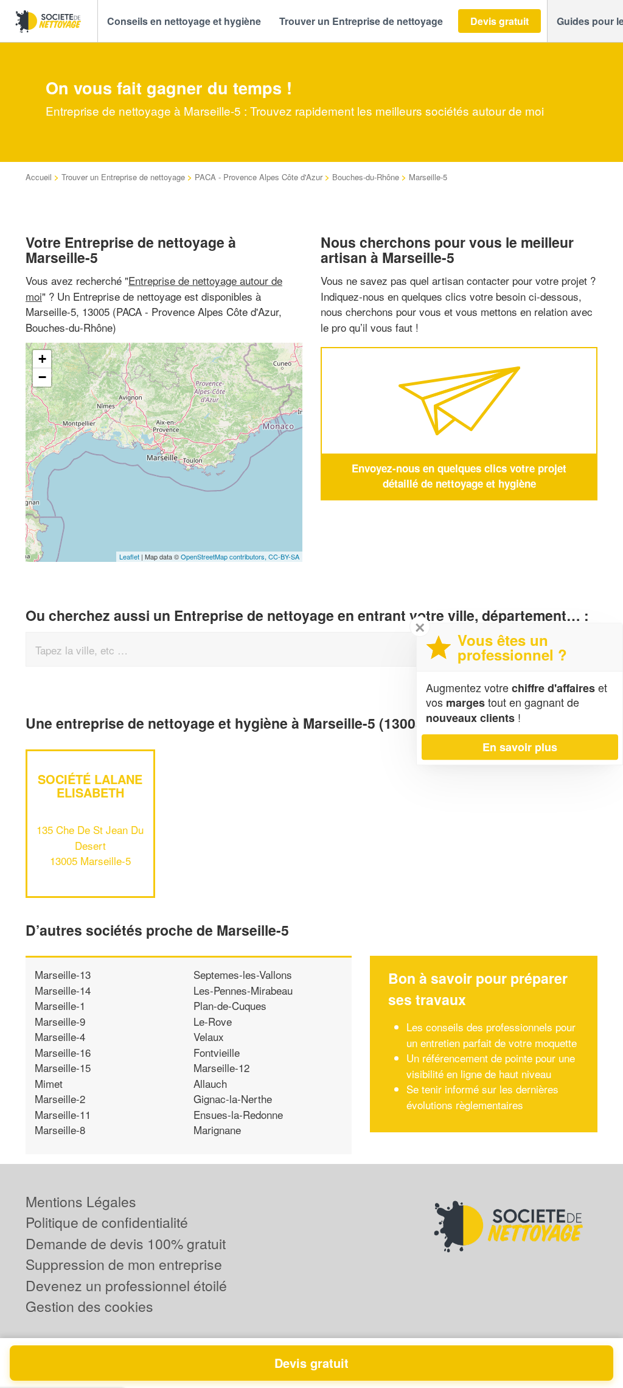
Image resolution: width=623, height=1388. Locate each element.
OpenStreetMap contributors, (224, 556)
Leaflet (129, 556)
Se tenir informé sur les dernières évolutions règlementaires (482, 1096)
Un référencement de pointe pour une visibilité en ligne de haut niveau (490, 1065)
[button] (184, 21)
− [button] (42, 377)
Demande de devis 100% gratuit (126, 1243)
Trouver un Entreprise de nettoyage (123, 177)
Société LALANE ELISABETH (90, 785)
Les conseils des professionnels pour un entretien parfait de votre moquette (491, 1034)
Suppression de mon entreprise (124, 1264)
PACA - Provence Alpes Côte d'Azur (258, 177)
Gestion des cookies (89, 1306)
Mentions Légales (81, 1201)
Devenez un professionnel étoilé (126, 1285)
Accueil (39, 177)
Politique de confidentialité (107, 1222)
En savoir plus (519, 747)
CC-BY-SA (283, 556)
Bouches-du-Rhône (365, 177)
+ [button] (42, 358)
